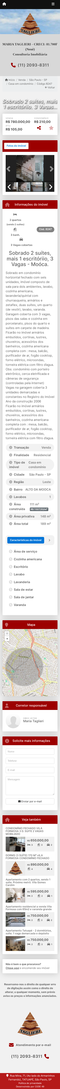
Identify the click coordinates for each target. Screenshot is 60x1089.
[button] (9, 168)
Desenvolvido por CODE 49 (30, 1086)
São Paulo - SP (38, 79)
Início (11, 79)
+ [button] (7, 633)
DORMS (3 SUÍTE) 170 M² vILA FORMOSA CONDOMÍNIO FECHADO (27, 857)
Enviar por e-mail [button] (31, 801)
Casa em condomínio (20, 83)
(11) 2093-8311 (33, 65)
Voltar (51, 87)
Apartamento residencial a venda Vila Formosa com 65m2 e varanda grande (29, 908)
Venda (22, 79)
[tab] (16, 146)
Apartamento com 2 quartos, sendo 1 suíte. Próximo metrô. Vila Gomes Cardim (28, 882)
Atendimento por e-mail (33, 1045)
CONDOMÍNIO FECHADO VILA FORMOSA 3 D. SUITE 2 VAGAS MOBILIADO (25, 831)
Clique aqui (12, 968)
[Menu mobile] (4, 4)
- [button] (7, 638)
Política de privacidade (30, 1083)
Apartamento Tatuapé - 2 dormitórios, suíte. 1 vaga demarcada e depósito (29, 932)
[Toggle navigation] (53, 4)
